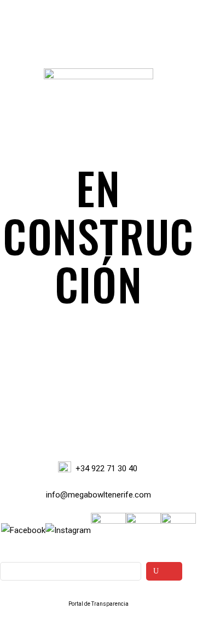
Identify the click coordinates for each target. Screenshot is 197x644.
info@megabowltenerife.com (98, 495)
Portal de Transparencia (98, 604)
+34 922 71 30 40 (106, 468)
